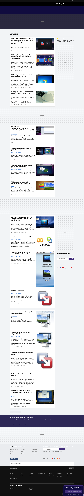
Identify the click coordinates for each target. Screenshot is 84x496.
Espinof (30, 475)
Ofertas (36, 424)
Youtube (63, 4)
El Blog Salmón (69, 473)
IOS (33, 3)
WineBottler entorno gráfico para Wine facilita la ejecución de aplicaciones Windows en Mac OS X (22, 129)
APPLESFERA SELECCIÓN (24, 3)
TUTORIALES (14, 3)
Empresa (13, 396)
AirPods (11, 451)
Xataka (11, 473)
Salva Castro (17, 365)
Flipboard (59, 4)
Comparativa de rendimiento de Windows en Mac (22, 312)
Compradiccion (59, 476)
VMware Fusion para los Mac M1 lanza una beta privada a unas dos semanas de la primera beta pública (22, 41)
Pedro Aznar (17, 232)
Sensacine (31, 473)
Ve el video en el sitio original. (42, 373)
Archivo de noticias (16, 412)
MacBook (12, 455)
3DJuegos (21, 473)
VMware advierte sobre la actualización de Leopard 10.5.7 (22, 182)
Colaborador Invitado (19, 87)
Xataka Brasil (12, 488)
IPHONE (7, 3)
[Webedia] (71, 1)
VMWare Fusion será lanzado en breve (22, 353)
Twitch (57, 4)
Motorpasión (50, 473)
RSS (68, 268)
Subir (70, 468)
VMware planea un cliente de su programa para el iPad (22, 75)
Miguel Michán (18, 160)
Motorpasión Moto (51, 475)
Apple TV (72, 40)
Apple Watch (34, 451)
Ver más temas (14, 458)
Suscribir (71, 258)
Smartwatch (68, 41)
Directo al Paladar (41, 473)
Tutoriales (27, 424)
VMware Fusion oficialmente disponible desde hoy (20, 333)
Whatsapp (64, 40)
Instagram (61, 4)
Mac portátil (34, 449)
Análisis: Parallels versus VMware (22, 237)
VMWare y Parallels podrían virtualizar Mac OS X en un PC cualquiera (21, 392)
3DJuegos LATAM (23, 487)
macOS (12, 186)
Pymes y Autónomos (69, 476)
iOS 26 (33, 455)
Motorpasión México (50, 487)
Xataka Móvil (12, 475)
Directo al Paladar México (41, 487)
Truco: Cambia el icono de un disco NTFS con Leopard (21, 253)
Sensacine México (32, 487)
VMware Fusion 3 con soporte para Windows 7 (21, 149)
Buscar (72, 464)
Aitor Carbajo (17, 104)
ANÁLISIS (38, 3)
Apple (58, 42)
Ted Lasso (58, 40)
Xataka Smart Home (13, 478)
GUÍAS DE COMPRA (47, 3)
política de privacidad (58, 451)
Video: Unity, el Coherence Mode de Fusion (22, 374)
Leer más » (13, 68)
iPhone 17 (23, 455)
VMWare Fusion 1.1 (17, 291)
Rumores (31, 424)
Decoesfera (59, 475)
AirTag (63, 41)
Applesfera (12, 476)
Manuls (16, 70)
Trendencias (59, 473)
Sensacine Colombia (31, 489)
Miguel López (17, 177)
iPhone (59, 41)
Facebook (60, 268)
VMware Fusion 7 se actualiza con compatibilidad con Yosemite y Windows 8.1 (22, 56)
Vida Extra (21, 475)
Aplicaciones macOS (16, 46)
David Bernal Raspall (18, 50)
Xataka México (12, 487)
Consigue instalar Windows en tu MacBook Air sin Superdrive (22, 92)
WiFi (68, 40)
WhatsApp (40, 424)
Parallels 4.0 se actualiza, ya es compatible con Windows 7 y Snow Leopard (21, 218)
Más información (50, 494)
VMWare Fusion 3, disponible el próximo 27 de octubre (21, 166)
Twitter (65, 4)
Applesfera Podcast (20, 424)
